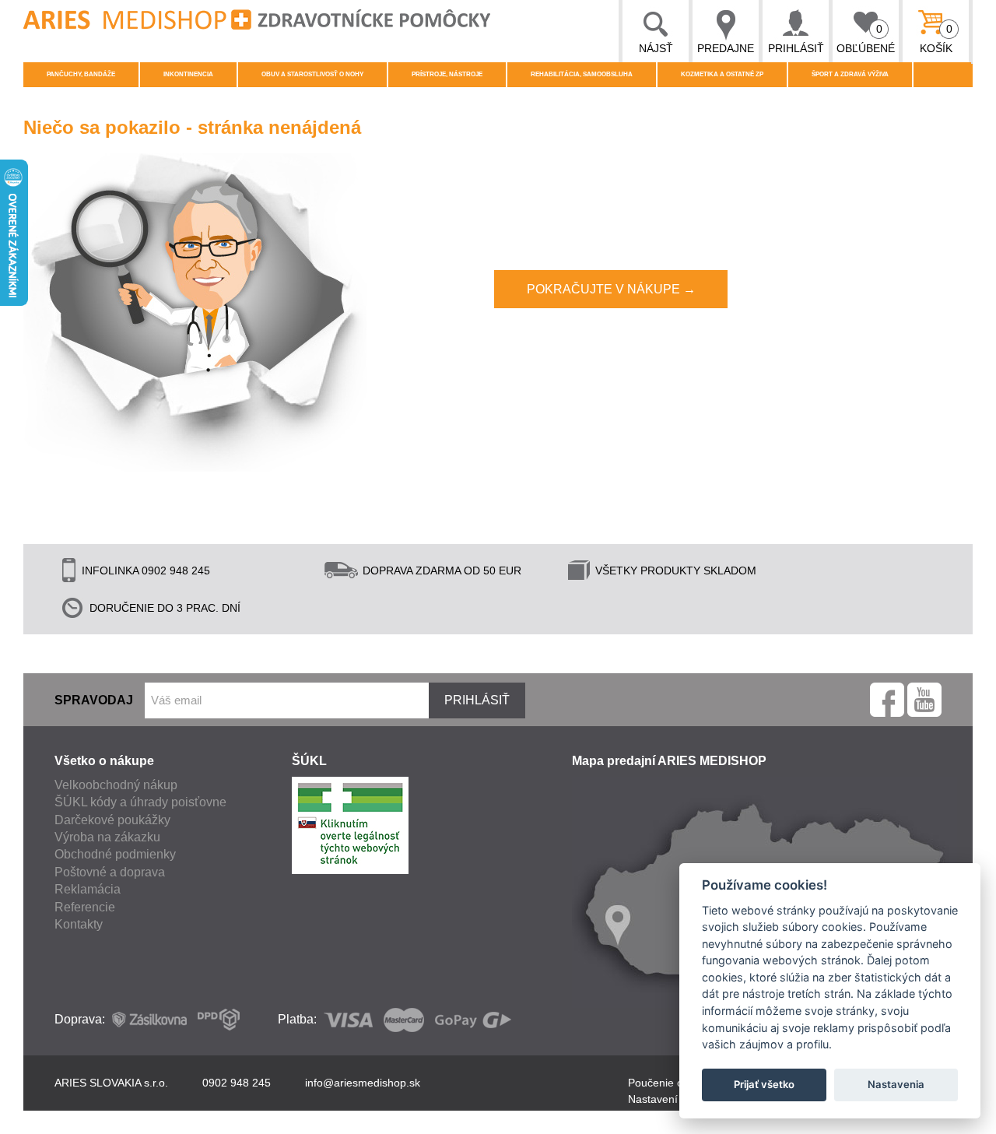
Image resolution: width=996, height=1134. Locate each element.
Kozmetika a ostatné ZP (722, 74)
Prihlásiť (796, 48)
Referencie (84, 907)
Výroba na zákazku (107, 837)
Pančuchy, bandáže (81, 74)
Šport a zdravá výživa (850, 74)
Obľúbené (865, 38)
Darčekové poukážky (112, 820)
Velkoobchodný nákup (115, 785)
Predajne (725, 48)
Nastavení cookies (673, 1099)
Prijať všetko (764, 1084)
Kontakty (78, 924)
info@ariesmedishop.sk (362, 1082)
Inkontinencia (188, 74)
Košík (936, 38)
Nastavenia (896, 1084)
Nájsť (656, 48)
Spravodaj (93, 700)
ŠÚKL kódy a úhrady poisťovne (140, 802)
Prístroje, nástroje (447, 74)
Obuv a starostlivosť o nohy (312, 74)
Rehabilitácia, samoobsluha (582, 74)
